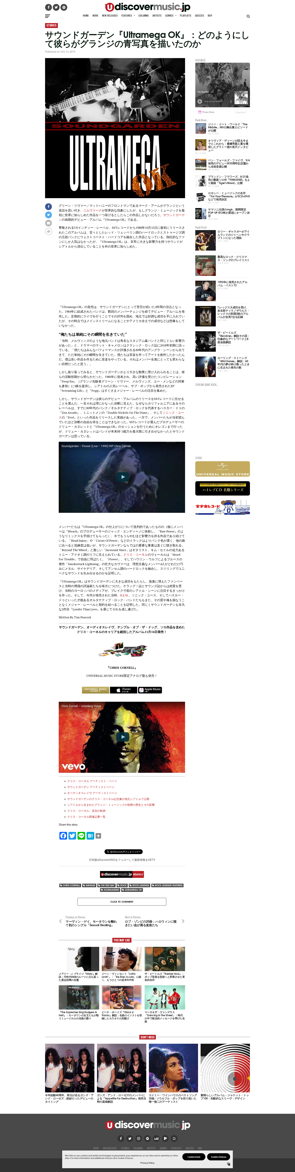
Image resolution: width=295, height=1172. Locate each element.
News (95, 15)
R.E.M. (124, 595)
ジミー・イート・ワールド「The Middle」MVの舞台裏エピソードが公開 (228, 127)
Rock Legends (140, 885)
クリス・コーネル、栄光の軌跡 (86, 810)
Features (126, 15)
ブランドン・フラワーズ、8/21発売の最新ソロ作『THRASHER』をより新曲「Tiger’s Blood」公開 (229, 179)
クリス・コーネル (135, 555)
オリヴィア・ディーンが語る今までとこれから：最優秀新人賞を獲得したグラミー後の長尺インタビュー (228, 145)
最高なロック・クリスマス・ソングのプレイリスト (233, 258)
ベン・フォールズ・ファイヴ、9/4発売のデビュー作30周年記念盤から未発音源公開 (229, 163)
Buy (210, 15)
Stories (125, 1148)
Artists (156, 15)
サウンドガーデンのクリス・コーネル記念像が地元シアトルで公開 (108, 799)
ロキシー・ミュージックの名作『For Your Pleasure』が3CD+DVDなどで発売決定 (229, 196)
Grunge (90, 885)
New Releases (110, 15)
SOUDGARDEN (111, 889)
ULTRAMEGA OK (133, 889)
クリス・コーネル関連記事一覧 (86, 816)
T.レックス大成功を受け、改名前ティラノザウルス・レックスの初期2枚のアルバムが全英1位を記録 (233, 312)
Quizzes (199, 15)
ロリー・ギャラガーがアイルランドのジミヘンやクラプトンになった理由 (233, 234)
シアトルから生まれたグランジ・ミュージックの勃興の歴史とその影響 (111, 804)
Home (86, 15)
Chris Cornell (71, 885)
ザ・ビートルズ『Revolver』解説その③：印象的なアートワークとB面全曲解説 (233, 337)
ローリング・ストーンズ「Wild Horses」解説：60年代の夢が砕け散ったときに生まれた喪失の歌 (233, 362)
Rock (123, 885)
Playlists (185, 15)
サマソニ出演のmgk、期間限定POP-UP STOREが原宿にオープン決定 (229, 212)
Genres (169, 15)
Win (200, 1148)
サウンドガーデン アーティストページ (90, 787)
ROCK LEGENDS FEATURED (168, 885)
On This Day (108, 885)
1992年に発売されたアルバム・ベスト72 (232, 283)
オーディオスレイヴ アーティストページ (92, 793)
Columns (143, 15)
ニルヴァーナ (92, 210)
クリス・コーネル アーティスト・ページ (92, 781)
